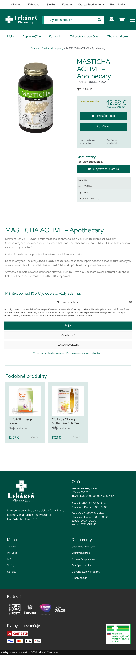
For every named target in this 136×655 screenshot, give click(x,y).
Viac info (36, 437)
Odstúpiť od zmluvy (82, 565)
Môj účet (12, 552)
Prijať (68, 325)
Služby (10, 565)
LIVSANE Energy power (21, 421)
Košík (10, 559)
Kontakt (11, 571)
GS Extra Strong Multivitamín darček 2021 (66, 423)
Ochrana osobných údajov (86, 571)
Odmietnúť (68, 335)
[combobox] (69, 20)
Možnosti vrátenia (112, 141)
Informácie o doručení (88, 141)
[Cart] (122, 19)
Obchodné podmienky (84, 546)
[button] (130, 302)
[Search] (99, 20)
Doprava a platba (81, 552)
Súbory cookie (79, 577)
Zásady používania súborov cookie (49, 353)
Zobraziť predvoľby (68, 345)
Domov (35, 48)
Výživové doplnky (52, 48)
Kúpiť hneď (103, 126)
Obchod (11, 546)
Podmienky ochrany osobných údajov (83, 353)
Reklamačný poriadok (83, 559)
